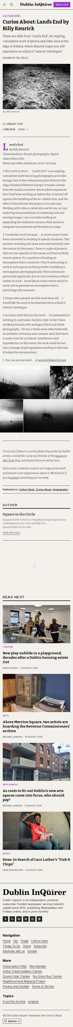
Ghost (49, 1015)
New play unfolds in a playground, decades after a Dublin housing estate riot (35, 657)
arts (6, 716)
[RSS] (12, 919)
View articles (11, 532)
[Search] (11, 4)
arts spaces (10, 785)
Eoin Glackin (10, 668)
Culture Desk (11, 16)
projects (33, 1001)
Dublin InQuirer (19, 1015)
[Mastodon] (39, 919)
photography (60, 489)
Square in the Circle (15, 58)
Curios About (43, 489)
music (6, 854)
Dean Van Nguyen (13, 870)
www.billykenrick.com (52, 360)
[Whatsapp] (32, 919)
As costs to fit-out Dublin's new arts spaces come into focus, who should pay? (33, 795)
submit (14, 477)
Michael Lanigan (12, 737)
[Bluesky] (19, 919)
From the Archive (14, 1001)
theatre (8, 647)
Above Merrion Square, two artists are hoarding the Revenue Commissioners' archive (36, 726)
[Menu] (5, 4)
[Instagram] (26, 919)
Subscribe (62, 4)
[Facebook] (5, 919)
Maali (59, 1015)
